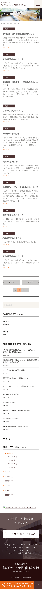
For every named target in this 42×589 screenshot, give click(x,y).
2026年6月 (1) (13, 460)
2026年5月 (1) (13, 464)
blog (5, 332)
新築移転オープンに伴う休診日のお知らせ (20, 187)
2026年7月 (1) (13, 457)
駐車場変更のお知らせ (12, 238)
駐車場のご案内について (13, 111)
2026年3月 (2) (13, 467)
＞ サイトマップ (15, 577)
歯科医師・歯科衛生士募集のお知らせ (18, 34)
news (6, 29)
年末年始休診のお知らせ (13, 59)
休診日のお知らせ (10, 162)
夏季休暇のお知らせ (11, 134)
